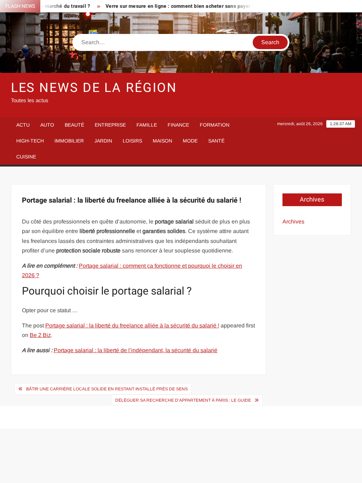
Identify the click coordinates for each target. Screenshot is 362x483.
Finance (178, 125)
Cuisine (26, 156)
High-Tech (30, 141)
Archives (293, 222)
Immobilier (69, 141)
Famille (146, 125)
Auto (47, 125)
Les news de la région (94, 87)
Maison (162, 141)
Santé (216, 141)
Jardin (103, 141)
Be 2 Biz (40, 335)
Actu (23, 125)
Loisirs (132, 141)
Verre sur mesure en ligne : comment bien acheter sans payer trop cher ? (186, 6)
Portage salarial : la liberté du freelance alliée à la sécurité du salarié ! (132, 325)
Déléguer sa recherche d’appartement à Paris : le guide (183, 400)
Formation (214, 125)
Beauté (74, 125)
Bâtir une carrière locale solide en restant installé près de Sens (107, 388)
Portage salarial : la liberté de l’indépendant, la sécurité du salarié (135, 350)
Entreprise (110, 125)
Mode (190, 141)
